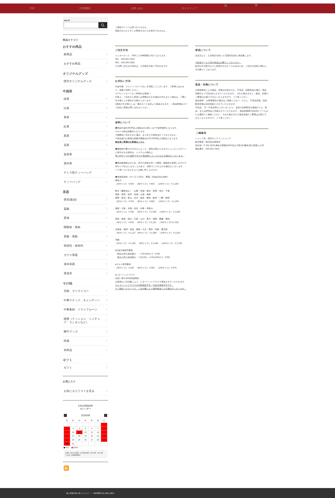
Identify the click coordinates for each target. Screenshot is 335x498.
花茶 (66, 145)
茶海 (66, 217)
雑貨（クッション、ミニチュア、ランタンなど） (82, 320)
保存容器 (69, 264)
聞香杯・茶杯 (72, 227)
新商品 (68, 54)
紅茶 (66, 126)
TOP (32, 8)
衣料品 (68, 350)
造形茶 (68, 154)
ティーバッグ (72, 181)
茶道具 (68, 273)
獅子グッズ (71, 331)
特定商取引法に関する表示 (103, 493)
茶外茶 (68, 163)
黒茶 (66, 135)
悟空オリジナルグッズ (78, 81)
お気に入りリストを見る (79, 390)
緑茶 (66, 98)
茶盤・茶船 (71, 236)
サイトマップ (189, 8)
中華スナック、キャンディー (82, 300)
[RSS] (66, 468)
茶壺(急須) (70, 199)
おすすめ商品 (72, 63)
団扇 (66, 340)
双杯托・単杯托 (73, 245)
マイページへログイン (239, 5)
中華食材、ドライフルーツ (80, 309)
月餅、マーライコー (76, 290)
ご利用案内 (84, 8)
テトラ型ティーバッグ (78, 172)
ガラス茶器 (71, 254)
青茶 (66, 117)
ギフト (68, 367)
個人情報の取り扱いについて (77, 493)
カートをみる (265, 5)
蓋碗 (66, 208)
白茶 (66, 108)
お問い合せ (137, 8)
